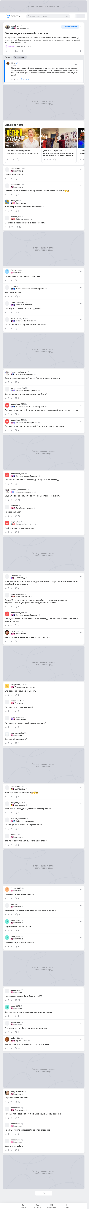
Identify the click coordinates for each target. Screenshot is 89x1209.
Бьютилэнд (21, 28)
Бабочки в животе (24, 219)
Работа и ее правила (25, 821)
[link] (22, 145)
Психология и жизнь (24, 321)
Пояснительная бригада (26, 390)
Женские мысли (23, 596)
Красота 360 (21, 1041)
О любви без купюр (24, 524)
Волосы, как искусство (25, 687)
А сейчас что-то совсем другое (30, 289)
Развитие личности (24, 305)
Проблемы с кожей (24, 508)
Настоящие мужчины (24, 374)
